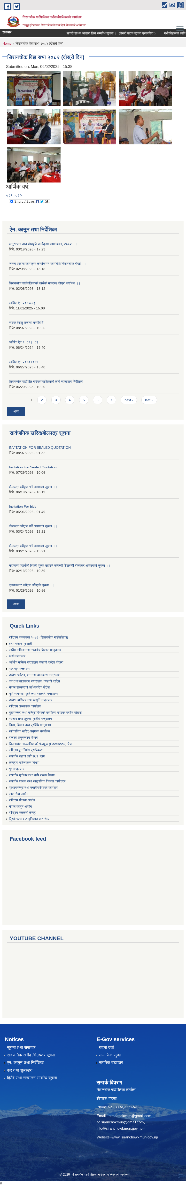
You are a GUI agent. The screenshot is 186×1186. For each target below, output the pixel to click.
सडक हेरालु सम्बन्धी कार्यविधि (26, 322)
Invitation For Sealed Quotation (33, 467)
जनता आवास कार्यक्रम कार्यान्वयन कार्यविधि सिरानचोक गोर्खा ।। (47, 263)
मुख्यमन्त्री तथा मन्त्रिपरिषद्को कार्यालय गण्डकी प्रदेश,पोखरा (45, 712)
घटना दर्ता (106, 1047)
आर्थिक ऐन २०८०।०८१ (23, 362)
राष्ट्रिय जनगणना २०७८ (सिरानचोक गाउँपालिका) (38, 637)
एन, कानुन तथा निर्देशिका (25, 1062)
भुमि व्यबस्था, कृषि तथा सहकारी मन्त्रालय (33, 694)
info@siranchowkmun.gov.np (119, 1128)
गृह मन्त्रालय (16, 769)
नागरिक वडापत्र (111, 1062)
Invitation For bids (22, 506)
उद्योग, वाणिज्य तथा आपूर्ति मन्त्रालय (30, 700)
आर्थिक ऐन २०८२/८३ (22, 303)
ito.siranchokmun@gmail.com (120, 1122)
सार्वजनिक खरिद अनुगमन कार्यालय (29, 731)
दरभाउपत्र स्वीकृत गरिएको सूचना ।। (31, 585)
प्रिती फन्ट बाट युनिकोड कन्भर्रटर (29, 819)
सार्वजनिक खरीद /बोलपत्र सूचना (31, 1055)
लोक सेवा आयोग (18, 794)
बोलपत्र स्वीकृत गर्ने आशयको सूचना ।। (33, 487)
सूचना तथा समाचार (21, 1047)
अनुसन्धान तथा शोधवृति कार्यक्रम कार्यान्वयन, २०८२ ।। (43, 244)
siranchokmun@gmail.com (130, 1116)
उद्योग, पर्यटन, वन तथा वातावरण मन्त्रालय (34, 675)
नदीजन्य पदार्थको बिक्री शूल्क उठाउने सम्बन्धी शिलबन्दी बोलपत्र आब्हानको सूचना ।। (59, 565)
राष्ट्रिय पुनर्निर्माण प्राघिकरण (26, 750)
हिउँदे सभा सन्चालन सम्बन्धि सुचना (32, 1078)
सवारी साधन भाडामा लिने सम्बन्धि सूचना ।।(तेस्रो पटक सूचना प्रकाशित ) (102, 33)
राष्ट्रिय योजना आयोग (22, 800)
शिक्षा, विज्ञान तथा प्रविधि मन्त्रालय (30, 725)
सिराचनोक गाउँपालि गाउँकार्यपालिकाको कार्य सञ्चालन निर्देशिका (46, 381)
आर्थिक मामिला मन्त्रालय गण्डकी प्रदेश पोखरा (36, 662)
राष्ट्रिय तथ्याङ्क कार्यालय (25, 706)
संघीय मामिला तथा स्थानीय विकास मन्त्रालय (35, 650)
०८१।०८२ (14, 195)
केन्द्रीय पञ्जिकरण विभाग (24, 762)
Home (7, 43)
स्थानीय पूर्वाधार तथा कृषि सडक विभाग (31, 775)
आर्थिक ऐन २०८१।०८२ (23, 342)
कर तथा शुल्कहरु (19, 1070)
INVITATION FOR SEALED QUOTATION (40, 447)
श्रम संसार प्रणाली (20, 644)
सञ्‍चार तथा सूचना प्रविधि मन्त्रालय (30, 719)
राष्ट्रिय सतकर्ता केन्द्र (22, 812)
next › (128, 400)
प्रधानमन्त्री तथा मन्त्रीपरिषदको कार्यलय (33, 787)
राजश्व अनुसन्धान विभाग (23, 737)
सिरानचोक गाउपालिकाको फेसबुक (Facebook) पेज (40, 744)
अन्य (16, 411)
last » (149, 400)
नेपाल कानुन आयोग (20, 806)
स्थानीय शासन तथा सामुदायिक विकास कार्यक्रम (37, 781)
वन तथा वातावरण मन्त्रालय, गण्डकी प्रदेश (34, 681)
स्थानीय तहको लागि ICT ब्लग (27, 756)
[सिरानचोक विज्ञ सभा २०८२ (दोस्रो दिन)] (34, 88)
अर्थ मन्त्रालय (17, 656)
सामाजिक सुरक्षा (110, 1055)
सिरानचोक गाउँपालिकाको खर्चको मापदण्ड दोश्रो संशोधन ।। (44, 283)
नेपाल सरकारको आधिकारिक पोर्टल (29, 687)
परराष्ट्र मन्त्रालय (19, 669)
